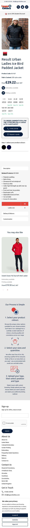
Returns (4, 458)
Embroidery (5, 450)
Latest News (5, 442)
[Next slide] (7, 290)
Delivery (4, 455)
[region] (15, 513)
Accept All (15, 515)
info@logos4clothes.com (12, 495)
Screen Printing (6, 447)
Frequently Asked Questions (10, 453)
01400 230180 (14, 128)
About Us (4, 439)
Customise (15, 519)
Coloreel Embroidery (8, 445)
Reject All (15, 524)
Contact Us (5, 460)
